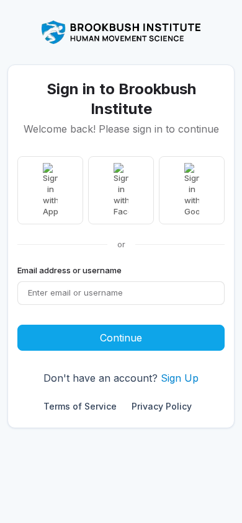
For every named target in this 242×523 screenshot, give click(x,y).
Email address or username (69, 270)
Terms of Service (80, 406)
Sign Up (180, 378)
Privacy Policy (162, 406)
